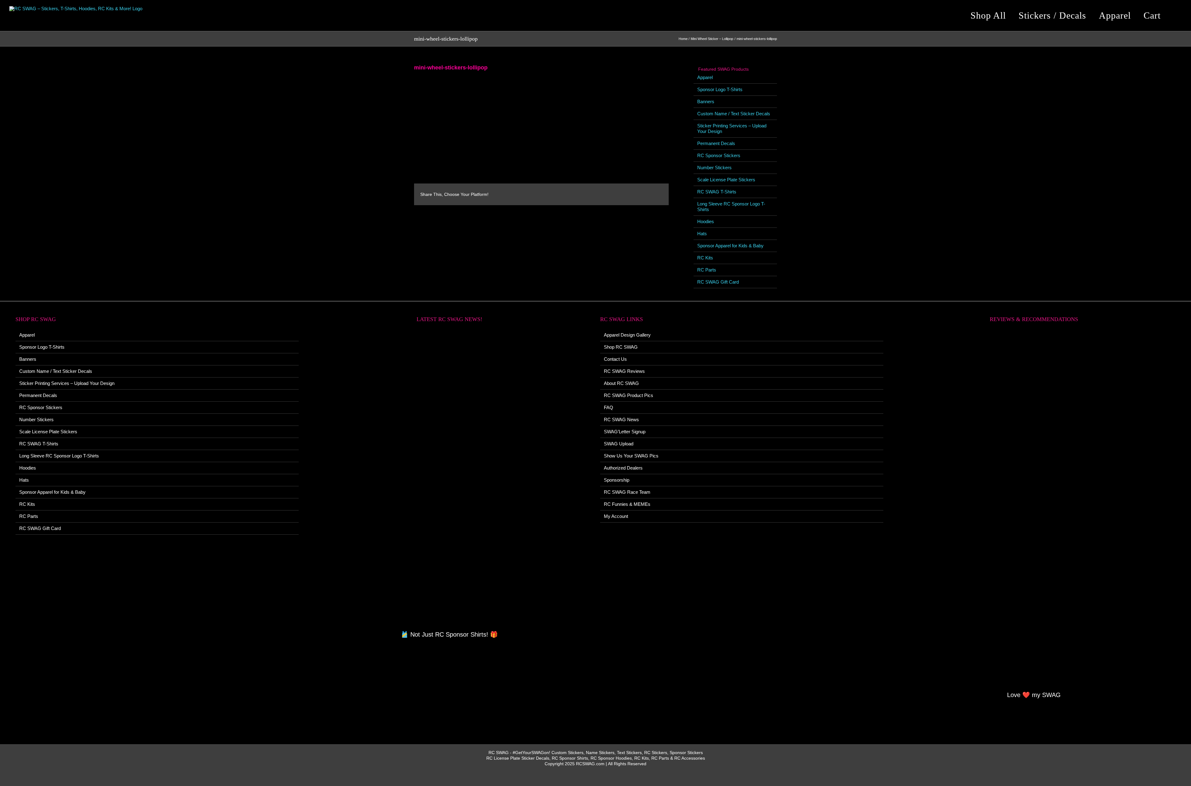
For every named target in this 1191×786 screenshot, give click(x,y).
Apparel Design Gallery (627, 335)
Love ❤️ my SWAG (1034, 694)
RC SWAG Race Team (627, 492)
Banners (705, 101)
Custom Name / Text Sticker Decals (733, 113)
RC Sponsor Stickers (718, 155)
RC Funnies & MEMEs (627, 504)
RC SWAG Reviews (624, 371)
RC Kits (705, 257)
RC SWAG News (621, 419)
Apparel (705, 77)
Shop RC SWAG (621, 347)
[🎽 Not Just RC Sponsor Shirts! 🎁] (449, 479)
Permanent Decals (716, 143)
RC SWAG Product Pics (628, 395)
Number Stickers (714, 167)
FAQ (608, 407)
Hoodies (705, 221)
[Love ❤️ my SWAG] (1034, 510)
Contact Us (615, 359)
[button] (1177, 15)
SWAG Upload (618, 443)
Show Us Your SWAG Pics (631, 455)
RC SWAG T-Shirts (716, 191)
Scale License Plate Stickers (726, 179)
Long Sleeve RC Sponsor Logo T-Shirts (59, 455)
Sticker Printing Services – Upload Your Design (66, 383)
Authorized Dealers (623, 467)
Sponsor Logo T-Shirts (720, 89)
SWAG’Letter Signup (624, 431)
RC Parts (706, 269)
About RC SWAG (621, 383)
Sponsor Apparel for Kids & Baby (730, 245)
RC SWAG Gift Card (718, 282)
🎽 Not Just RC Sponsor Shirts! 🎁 (449, 634)
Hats (702, 233)
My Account (616, 516)
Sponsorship (616, 480)
